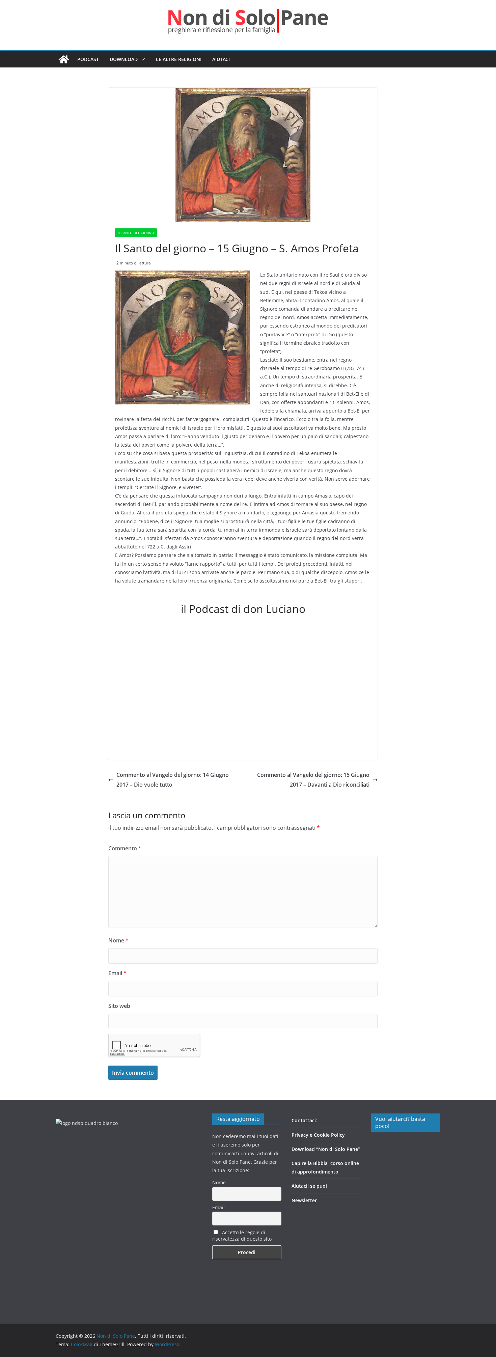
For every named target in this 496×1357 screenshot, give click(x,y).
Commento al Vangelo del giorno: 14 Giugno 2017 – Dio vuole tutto (172, 779)
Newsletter (304, 1200)
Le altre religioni (178, 59)
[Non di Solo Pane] (64, 59)
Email (117, 973)
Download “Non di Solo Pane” (326, 1149)
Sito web (119, 1006)
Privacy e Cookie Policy (318, 1135)
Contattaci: (304, 1120)
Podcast (88, 59)
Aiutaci (221, 59)
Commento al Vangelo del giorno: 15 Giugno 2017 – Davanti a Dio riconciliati (313, 779)
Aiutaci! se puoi (309, 1186)
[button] (141, 59)
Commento (124, 848)
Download (124, 59)
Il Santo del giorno (136, 232)
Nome (118, 940)
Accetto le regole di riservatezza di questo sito (242, 1235)
